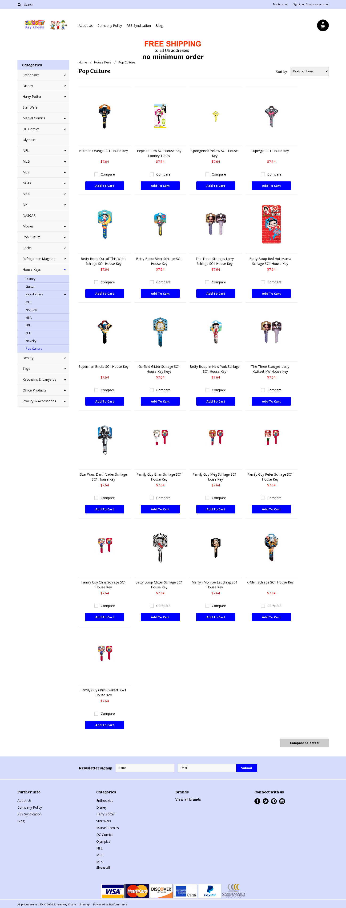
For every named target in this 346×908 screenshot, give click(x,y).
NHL (26, 204)
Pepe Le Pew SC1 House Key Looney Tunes (159, 153)
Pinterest (274, 801)
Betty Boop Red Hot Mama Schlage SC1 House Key (270, 261)
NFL (26, 150)
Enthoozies (31, 75)
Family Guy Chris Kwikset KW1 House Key (103, 692)
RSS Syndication (139, 25)
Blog (159, 25)
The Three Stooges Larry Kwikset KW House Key (270, 369)
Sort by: (282, 71)
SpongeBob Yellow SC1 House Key (214, 153)
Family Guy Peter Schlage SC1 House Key (270, 476)
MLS (26, 172)
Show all (103, 867)
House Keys (32, 269)
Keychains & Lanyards (39, 379)
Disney (28, 85)
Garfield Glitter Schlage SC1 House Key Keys (159, 369)
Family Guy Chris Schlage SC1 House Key (103, 584)
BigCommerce (118, 904)
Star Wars (30, 107)
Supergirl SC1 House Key (270, 151)
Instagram (282, 801)
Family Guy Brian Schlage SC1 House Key (159, 476)
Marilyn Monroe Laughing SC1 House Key (214, 584)
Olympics (29, 139)
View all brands (188, 799)
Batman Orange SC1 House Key (103, 151)
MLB (26, 161)
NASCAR (29, 215)
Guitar (30, 286)
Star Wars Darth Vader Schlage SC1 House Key (103, 476)
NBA (26, 194)
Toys (26, 368)
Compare (108, 174)
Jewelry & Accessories (39, 401)
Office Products (34, 390)
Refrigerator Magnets (39, 258)
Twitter (266, 801)
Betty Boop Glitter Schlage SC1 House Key (159, 584)
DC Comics (31, 129)
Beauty (28, 358)
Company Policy (109, 25)
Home (83, 62)
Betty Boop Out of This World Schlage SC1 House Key (103, 261)
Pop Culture (31, 237)
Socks (27, 248)
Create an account (317, 4)
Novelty (31, 341)
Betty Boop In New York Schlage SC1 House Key (215, 369)
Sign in (297, 4)
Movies (28, 226)
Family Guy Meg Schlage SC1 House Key (215, 476)
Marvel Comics (34, 118)
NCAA (27, 183)
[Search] (19, 4)
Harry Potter (32, 96)
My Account (280, 4)
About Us (86, 25)
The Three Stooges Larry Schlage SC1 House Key (215, 261)
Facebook (257, 801)
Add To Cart (104, 186)
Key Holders (34, 294)
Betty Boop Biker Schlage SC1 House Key (159, 261)
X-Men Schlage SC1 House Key (270, 582)
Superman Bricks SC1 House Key (104, 366)
